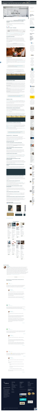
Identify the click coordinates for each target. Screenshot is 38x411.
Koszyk (12, 383)
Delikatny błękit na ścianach (11, 126)
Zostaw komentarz (17, 230)
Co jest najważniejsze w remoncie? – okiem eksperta (13, 228)
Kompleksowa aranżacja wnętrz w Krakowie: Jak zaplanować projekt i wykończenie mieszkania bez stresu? (22, 247)
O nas (11, 3)
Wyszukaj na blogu (32, 7)
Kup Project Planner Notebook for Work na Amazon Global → (19, 214)
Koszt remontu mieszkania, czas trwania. (13, 245)
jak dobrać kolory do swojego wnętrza (19, 65)
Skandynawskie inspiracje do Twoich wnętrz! (9, 227)
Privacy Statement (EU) (14, 387)
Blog (18, 3)
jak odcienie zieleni (14, 100)
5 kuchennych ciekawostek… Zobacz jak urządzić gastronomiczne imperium (18, 228)
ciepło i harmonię (8, 101)
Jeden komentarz (9, 247)
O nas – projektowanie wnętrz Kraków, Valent (15, 274)
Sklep (20, 3)
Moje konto (13, 384)
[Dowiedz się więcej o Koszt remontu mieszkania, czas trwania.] (14, 242)
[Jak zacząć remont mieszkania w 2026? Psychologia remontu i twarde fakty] (32, 128)
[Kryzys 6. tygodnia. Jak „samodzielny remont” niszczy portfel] (32, 145)
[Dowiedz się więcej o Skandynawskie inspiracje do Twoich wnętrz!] (9, 224)
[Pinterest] (8, 26)
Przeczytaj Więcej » (13, 239)
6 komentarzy (13, 246)
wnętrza (24, 100)
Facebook (21, 384)
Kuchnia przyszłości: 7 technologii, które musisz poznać (22, 226)
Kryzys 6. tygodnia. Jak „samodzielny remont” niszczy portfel (32, 150)
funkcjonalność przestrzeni (11, 33)
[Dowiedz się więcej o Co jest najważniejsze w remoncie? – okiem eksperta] (14, 224)
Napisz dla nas (21, 387)
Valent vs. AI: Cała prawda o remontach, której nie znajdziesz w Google (32, 142)
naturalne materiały (17, 155)
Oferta (13, 3)
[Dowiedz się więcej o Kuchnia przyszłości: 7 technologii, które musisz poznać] (22, 223)
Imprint (12, 388)
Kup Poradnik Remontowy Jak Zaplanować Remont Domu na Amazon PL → (10, 214)
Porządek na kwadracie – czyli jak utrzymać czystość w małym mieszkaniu (17, 246)
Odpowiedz (23, 345)
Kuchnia (7, 128)
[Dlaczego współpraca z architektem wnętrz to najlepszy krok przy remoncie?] (32, 108)
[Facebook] (6, 26)
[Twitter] (7, 26)
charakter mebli (7, 111)
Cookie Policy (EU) (13, 386)
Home (9, 3)
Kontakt (22, 3)
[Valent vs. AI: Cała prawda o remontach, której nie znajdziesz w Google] (32, 138)
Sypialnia (7, 126)
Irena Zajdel (11, 311)
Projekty (16, 3)
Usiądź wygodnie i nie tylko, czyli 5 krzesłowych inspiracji (9, 246)
